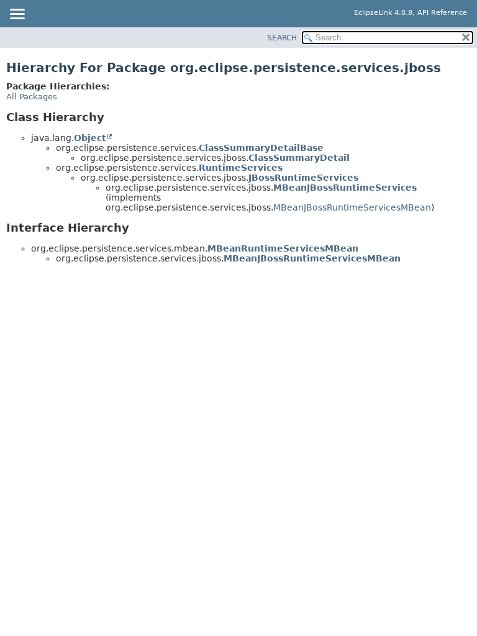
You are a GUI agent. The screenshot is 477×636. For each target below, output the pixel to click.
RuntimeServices (241, 168)
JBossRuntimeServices (303, 178)
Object (90, 138)
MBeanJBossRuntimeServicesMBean (352, 207)
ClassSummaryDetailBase (261, 148)
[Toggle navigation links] (16, 15)
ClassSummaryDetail (299, 158)
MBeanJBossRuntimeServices (345, 188)
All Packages (31, 96)
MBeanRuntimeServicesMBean (282, 248)
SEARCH (282, 38)
